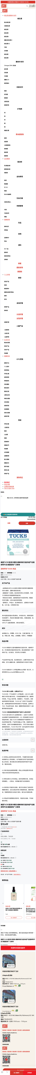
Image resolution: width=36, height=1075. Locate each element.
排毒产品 (6, 473)
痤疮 (5, 296)
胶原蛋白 (6, 83)
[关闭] (1, 12)
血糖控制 (6, 456)
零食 (5, 241)
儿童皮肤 (6, 330)
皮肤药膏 (6, 405)
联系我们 (7, 482)
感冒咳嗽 (6, 377)
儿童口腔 (6, 333)
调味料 (6, 259)
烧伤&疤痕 (7, 413)
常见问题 (7, 484)
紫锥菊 (6, 149)
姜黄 (5, 138)
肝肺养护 (6, 441)
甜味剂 (6, 252)
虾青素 (6, 94)
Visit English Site (9, 488)
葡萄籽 (6, 98)
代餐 (5, 209)
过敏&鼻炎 (7, 395)
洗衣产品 (6, 349)
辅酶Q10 (6, 80)
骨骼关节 (6, 445)
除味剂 (6, 310)
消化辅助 (6, 384)
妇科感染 (6, 402)
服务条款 (9, 1030)
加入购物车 (14, 917)
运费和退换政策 (9, 487)
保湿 (5, 285)
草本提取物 (20, 134)
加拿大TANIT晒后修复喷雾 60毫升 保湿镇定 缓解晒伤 (14, 909)
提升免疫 (6, 466)
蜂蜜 (19, 263)
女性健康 (6, 452)
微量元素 (6, 130)
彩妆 (5, 299)
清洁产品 (6, 281)
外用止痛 (6, 373)
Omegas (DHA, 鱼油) (10, 65)
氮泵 (5, 180)
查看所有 (6, 105)
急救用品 (6, 370)
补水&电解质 (7, 194)
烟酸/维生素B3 (8, 40)
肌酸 (5, 191)
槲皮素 (6, 152)
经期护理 (6, 322)
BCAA (6, 187)
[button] (34, 6)
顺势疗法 (6, 363)
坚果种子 (6, 237)
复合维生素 (7, 22)
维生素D (6, 33)
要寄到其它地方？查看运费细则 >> (9, 871)
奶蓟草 (6, 141)
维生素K (6, 58)
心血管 (6, 434)
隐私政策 (14, 1030)
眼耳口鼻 (6, 470)
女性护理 (20, 318)
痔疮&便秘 (7, 398)
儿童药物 (6, 337)
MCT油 (6, 249)
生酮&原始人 (7, 202)
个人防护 (6, 366)
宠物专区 (20, 477)
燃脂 (5, 217)
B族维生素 (7, 26)
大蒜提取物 (7, 145)
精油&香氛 (7, 342)
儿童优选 (6, 427)
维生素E (6, 54)
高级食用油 (7, 256)
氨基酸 (6, 184)
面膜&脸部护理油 (9, 292)
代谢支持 (6, 213)
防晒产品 (6, 307)
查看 (9, 523)
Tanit (7, 914)
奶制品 (6, 230)
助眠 (5, 438)
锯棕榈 (6, 156)
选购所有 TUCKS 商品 (8, 569)
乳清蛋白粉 (7, 165)
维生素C (6, 29)
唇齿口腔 (6, 391)
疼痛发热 (6, 381)
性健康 (6, 353)
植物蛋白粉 (7, 169)
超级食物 (20, 267)
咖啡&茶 (6, 226)
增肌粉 (6, 173)
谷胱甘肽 (6, 101)
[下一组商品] (34, 898)
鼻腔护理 (6, 416)
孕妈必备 (6, 424)
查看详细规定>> (17, 874)
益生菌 (6, 69)
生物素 (6, 51)
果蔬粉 (19, 272)
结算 (27, 523)
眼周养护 (6, 288)
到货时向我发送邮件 (18, 948)
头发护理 (20, 314)
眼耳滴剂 (6, 388)
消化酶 (6, 72)
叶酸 (5, 47)
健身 (5, 431)
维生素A (6, 36)
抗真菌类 (6, 409)
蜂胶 (5, 91)
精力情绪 (6, 459)
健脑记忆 (6, 463)
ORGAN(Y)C (29, 914)
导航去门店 (11, 966)
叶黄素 (6, 76)
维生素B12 (7, 43)
